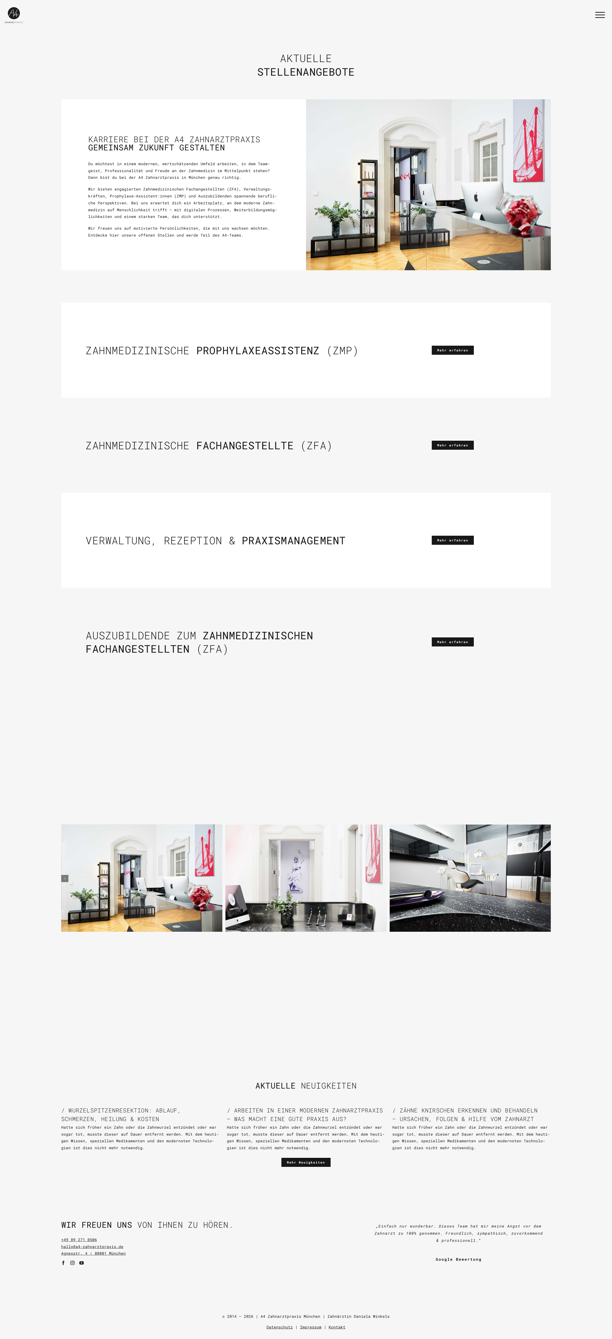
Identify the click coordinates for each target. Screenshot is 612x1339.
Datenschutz (280, 1326)
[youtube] (81, 1263)
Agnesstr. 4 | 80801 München (93, 1253)
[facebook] (63, 1263)
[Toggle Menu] (600, 15)
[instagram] (72, 1263)
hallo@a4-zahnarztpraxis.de (92, 1246)
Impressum (311, 1326)
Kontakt (337, 1326)
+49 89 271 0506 (79, 1239)
